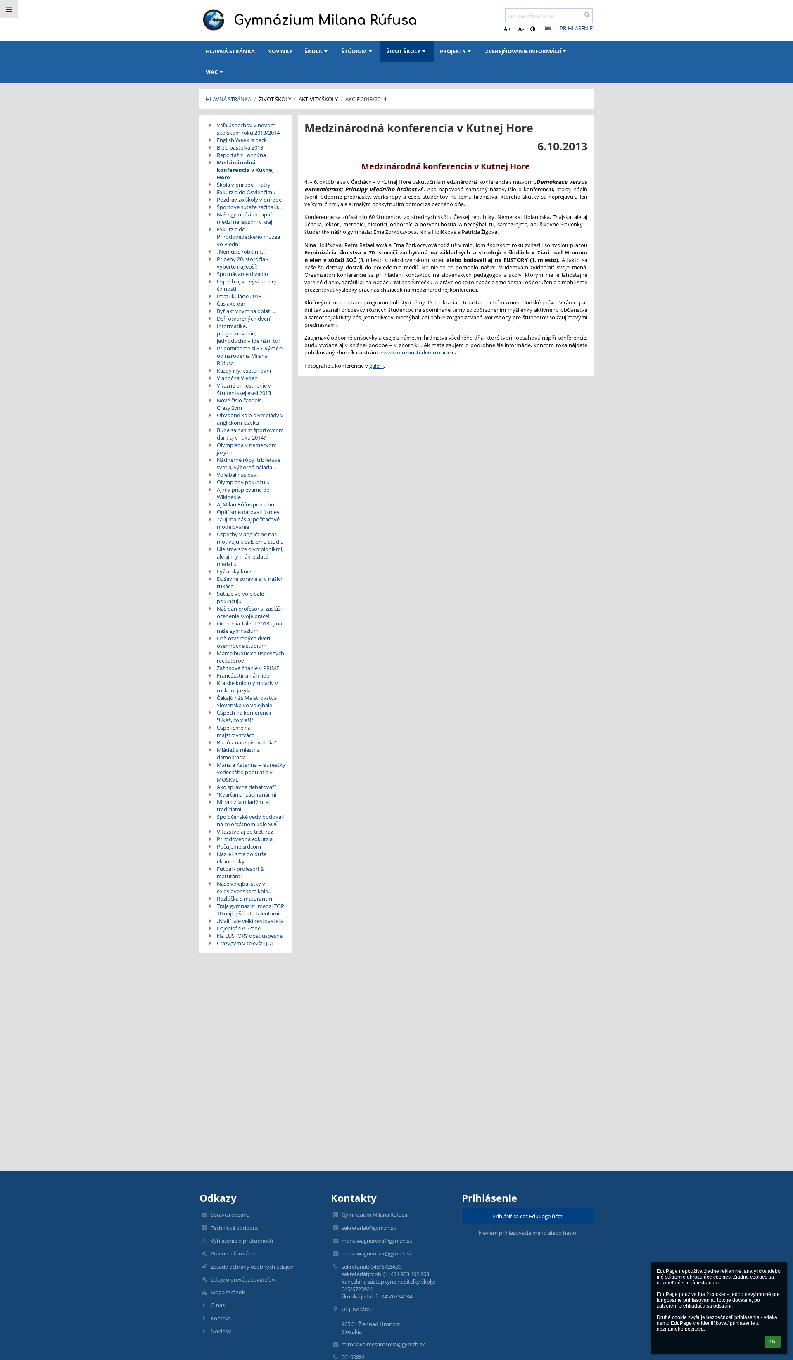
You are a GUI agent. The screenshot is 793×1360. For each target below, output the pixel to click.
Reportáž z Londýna (241, 155)
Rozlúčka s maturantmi (245, 898)
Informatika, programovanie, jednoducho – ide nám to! (248, 333)
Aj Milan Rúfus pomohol (246, 504)
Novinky (221, 1331)
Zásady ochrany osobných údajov (252, 1266)
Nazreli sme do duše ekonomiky (241, 857)
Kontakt (220, 1318)
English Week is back (242, 140)
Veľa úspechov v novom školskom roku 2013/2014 (248, 128)
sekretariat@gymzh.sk (369, 1228)
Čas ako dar (231, 303)
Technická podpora (234, 1228)
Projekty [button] (453, 51)
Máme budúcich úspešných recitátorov (250, 656)
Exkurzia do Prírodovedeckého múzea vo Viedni (248, 237)
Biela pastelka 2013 (240, 147)
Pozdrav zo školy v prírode (249, 199)
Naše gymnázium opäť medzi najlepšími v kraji (245, 218)
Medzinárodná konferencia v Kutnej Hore (245, 170)
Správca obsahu (230, 1214)
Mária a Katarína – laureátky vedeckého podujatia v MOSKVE (251, 772)
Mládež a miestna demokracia (238, 753)
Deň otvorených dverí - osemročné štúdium (245, 642)
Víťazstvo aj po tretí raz (245, 831)
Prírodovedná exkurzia (245, 839)
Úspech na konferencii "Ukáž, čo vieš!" (244, 716)
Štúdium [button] (354, 51)
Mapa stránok (228, 1292)
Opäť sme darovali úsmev (248, 512)
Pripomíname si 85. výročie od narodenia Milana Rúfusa (250, 356)
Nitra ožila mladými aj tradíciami (243, 805)
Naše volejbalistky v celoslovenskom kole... (244, 887)
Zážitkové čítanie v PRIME (248, 668)
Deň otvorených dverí (243, 318)
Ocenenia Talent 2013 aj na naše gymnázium (249, 627)
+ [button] (509, 29)
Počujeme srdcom (239, 846)
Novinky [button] (279, 51)
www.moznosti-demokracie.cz (420, 352)
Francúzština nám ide (243, 675)
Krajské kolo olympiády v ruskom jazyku (247, 686)
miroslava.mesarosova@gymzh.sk (383, 1344)
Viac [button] (212, 72)
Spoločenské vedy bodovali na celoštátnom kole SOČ (250, 820)
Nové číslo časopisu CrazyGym (241, 404)
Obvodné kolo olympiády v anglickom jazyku (250, 418)
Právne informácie (233, 1253)
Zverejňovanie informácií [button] (523, 51)
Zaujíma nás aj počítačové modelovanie (248, 523)
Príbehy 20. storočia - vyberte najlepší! (242, 262)
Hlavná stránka (228, 99)
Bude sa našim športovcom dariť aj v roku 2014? (250, 433)
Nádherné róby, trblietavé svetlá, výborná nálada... (248, 463)
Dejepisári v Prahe (239, 928)
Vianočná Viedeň (237, 378)
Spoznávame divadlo (242, 274)
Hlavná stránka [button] (230, 51)
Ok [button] (772, 1342)
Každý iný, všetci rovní (244, 370)
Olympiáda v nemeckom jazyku (247, 448)
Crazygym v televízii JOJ (245, 943)
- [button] (523, 29)
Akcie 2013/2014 (365, 99)
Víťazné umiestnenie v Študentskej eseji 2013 (244, 389)
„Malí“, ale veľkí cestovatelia (250, 921)
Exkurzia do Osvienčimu (246, 192)
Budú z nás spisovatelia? (246, 742)
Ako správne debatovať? (247, 787)
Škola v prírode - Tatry (244, 184)
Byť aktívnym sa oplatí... (246, 311)
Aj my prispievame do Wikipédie (243, 493)
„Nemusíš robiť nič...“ (242, 251)
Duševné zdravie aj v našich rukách (250, 582)
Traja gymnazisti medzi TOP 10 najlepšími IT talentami (250, 909)
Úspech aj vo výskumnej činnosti (246, 285)
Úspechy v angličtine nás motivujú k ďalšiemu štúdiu (250, 537)
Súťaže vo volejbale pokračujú (240, 597)
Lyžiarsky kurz (234, 571)
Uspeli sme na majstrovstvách (236, 731)
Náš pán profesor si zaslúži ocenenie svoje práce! (249, 612)
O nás (218, 1305)
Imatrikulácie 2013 (239, 296)
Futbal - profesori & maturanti (240, 872)
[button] (532, 29)
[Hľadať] (587, 14)
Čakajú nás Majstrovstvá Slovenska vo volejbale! (247, 701)
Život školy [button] (403, 51)
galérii (376, 365)
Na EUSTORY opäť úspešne (250, 935)
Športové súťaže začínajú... (249, 207)
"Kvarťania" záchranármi (246, 794)
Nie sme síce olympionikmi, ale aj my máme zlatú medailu (250, 556)
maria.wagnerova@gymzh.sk (377, 1240)
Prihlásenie (576, 28)
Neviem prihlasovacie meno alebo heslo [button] (527, 1232)
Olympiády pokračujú (243, 482)
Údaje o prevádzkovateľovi (243, 1279)
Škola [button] (313, 51)
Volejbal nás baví (237, 474)
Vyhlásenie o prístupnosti (242, 1240)
